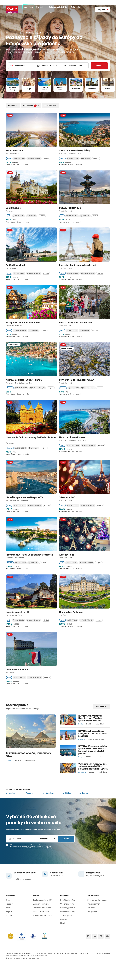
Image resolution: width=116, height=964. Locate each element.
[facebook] (88, 936)
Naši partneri (92, 911)
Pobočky (9, 904)
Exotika (107, 89)
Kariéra (8, 908)
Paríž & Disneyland (15, 265)
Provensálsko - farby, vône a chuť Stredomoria (30, 554)
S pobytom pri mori (44, 88)
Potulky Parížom (14, 150)
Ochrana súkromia (67, 904)
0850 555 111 (56, 872)
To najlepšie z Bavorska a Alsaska (23, 322)
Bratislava (49, 793)
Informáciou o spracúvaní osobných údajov (41, 848)
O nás (8, 900)
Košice (68, 793)
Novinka (9, 388)
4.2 (10, 505)
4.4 (10, 158)
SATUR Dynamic (66, 915)
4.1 (10, 273)
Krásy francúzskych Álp (18, 612)
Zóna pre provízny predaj (96, 900)
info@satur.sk (93, 872)
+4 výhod (95, 216)
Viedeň (11, 793)
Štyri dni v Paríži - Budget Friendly (76, 379)
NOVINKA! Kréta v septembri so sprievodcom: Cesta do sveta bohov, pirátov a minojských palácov (93, 750)
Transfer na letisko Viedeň (43, 915)
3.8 (63, 505)
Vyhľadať (99, 65)
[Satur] (12, 9)
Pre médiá (91, 908)
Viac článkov (101, 706)
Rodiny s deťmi (60, 88)
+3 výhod (100, 273)
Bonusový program (67, 908)
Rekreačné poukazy (67, 911)
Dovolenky (40, 7)
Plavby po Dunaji (12, 88)
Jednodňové (92, 89)
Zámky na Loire (14, 207)
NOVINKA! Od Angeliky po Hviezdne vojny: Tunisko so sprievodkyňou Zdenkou (90, 718)
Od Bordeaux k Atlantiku (18, 669)
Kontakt (9, 915)
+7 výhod (46, 273)
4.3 (63, 158)
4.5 (63, 273)
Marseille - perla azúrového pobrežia (25, 497)
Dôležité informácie (67, 900)
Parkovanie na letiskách (42, 908)
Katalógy (63, 919)
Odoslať (66, 839)
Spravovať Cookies (103, 953)
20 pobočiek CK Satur (25, 872)
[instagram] (101, 936)
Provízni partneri (93, 904)
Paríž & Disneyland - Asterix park (76, 322)
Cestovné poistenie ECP (42, 900)
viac (81, 52)
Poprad (85, 793)
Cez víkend (76, 89)
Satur (51, 12)
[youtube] (107, 936)
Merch (62, 923)
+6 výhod (46, 158)
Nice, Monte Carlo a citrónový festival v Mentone (31, 437)
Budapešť (30, 793)
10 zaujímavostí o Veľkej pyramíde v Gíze (28, 754)
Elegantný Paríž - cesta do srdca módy (79, 265)
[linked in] (94, 936)
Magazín (9, 911)
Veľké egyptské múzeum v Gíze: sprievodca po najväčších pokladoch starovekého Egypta (93, 766)
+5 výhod (42, 216)
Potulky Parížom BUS (70, 207)
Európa (28, 89)
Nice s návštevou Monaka (72, 437)
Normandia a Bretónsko (71, 612)
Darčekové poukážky (41, 904)
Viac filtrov (51, 106)
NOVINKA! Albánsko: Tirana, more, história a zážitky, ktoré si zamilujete (92, 733)
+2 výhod (96, 158)
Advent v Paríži (67, 554)
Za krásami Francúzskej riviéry (75, 150)
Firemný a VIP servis (41, 911)
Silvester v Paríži (68, 497)
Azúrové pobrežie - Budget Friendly (24, 379)
